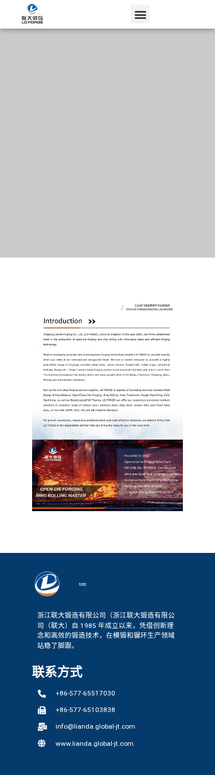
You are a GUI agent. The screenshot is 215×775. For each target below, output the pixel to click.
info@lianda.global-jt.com (95, 726)
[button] (140, 14)
